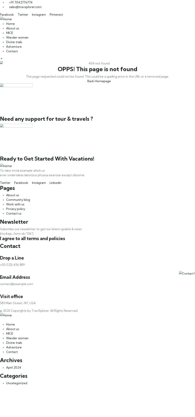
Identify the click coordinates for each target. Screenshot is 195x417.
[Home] (97, 19)
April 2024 (13, 367)
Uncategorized (16, 383)
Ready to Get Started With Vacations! (47, 158)
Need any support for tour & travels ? (46, 119)
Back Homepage (99, 81)
